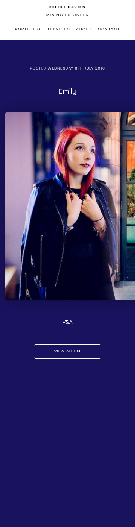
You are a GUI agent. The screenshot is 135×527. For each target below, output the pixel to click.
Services (58, 29)
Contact (109, 29)
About (84, 29)
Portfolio (27, 29)
